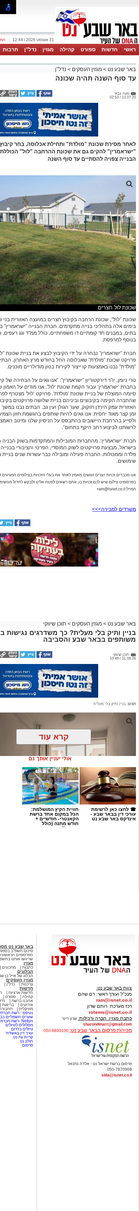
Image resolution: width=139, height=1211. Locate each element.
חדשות (110, 49)
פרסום (27, 1045)
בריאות (8, 1004)
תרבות (10, 49)
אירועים (26, 1004)
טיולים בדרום (21, 1029)
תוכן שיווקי (54, 624)
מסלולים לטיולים (19, 1025)
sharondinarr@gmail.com (107, 1024)
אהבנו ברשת (22, 1000)
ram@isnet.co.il (114, 1000)
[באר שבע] (97, 43)
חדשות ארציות (20, 992)
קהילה (67, 49)
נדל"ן (30, 49)
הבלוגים (25, 971)
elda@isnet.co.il (117, 1075)
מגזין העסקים (87, 69)
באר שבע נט (121, 69)
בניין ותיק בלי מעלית (109, 704)
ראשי (130, 49)
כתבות (27, 967)
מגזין (48, 49)
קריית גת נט (23, 1037)
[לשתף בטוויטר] (27, 95)
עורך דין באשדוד (19, 1033)
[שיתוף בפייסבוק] (43, 95)
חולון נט (26, 1041)
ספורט (88, 49)
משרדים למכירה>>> (114, 509)
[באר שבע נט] (93, 973)
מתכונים (9, 967)
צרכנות (27, 984)
